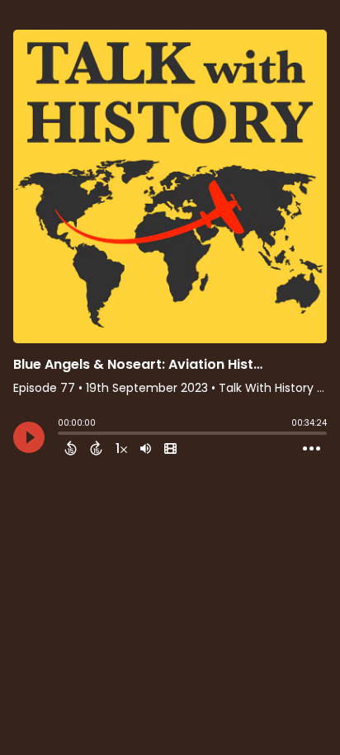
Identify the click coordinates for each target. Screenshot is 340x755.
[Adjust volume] (146, 448)
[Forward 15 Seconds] (96, 448)
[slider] (62, 435)
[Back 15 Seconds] (70, 448)
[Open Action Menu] (311, 449)
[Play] (29, 437)
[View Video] (170, 448)
